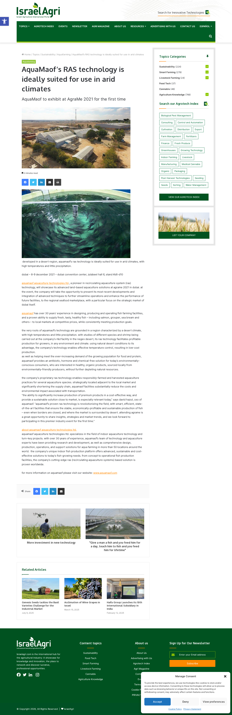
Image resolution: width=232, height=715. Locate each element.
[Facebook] (25, 182)
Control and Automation (190, 122)
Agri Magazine (101, 26)
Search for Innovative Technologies (181, 12)
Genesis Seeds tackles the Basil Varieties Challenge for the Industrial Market (40, 605)
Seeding (199, 178)
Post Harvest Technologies (175, 178)
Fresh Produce (182, 143)
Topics (23, 26)
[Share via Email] (49, 182)
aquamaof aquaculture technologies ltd (45, 283)
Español (205, 26)
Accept (157, 701)
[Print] (57, 182)
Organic (165, 171)
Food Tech (165, 83)
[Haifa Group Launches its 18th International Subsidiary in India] (125, 588)
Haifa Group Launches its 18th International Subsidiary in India (124, 605)
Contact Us (187, 26)
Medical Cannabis (191, 164)
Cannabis (164, 89)
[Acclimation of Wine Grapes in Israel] (83, 588)
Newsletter (79, 26)
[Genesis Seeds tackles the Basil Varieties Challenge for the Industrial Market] (40, 588)
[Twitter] (33, 182)
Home (27, 54)
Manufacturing (169, 164)
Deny (185, 701)
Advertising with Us (162, 26)
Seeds (164, 185)
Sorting (177, 185)
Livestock (187, 157)
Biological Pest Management (176, 115)
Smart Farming (167, 72)
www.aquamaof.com (105, 472)
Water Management (196, 185)
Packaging (179, 171)
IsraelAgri (69, 709)
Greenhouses (168, 150)
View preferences (214, 701)
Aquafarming (63, 54)
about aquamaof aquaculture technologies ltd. (49, 429)
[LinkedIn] (41, 182)
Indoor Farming (169, 157)
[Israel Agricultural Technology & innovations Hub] (38, 10)
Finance (165, 143)
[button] (4, 21)
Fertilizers (191, 136)
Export (198, 129)
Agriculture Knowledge (172, 94)
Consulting (167, 122)
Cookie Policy (175, 709)
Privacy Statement (192, 709)
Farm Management (171, 136)
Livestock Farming (169, 77)
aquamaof (27, 313)
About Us (120, 26)
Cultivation (166, 129)
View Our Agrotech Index (183, 197)
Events (63, 26)
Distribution (183, 129)
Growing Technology (192, 150)
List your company (184, 235)
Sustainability (48, 54)
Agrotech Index (44, 26)
